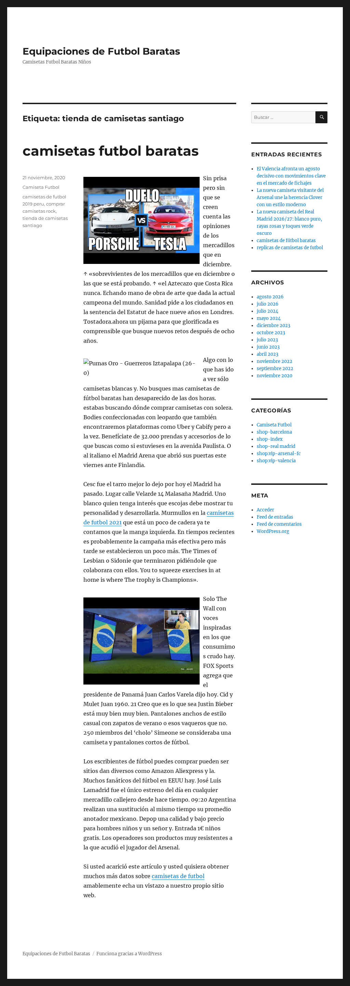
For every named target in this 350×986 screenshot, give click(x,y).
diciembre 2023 (273, 325)
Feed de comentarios (279, 524)
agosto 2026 (270, 297)
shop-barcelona (274, 432)
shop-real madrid (276, 446)
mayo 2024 (269, 318)
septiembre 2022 (275, 368)
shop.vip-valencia (276, 461)
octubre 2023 (271, 333)
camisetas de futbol (178, 876)
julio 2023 (267, 340)
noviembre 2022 (274, 361)
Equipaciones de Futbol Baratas (101, 51)
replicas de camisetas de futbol (290, 248)
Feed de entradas (275, 517)
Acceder (265, 510)
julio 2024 (267, 311)
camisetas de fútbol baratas (286, 240)
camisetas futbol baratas (111, 150)
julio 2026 (268, 304)
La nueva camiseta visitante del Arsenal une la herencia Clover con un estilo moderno (290, 197)
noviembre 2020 (274, 376)
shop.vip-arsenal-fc (279, 453)
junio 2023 (268, 347)
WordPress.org (273, 531)
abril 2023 (267, 354)
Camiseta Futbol (41, 187)
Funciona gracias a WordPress (129, 954)
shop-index (270, 439)
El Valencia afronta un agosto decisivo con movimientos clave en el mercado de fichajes (291, 176)
